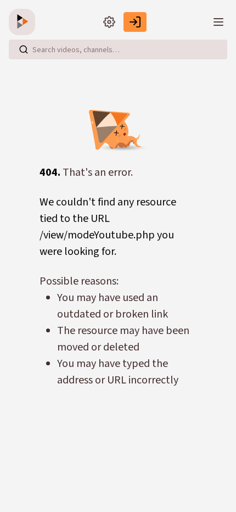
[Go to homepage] (24, 22)
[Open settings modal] (109, 22)
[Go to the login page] (135, 22)
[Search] (24, 49)
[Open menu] (218, 22)
